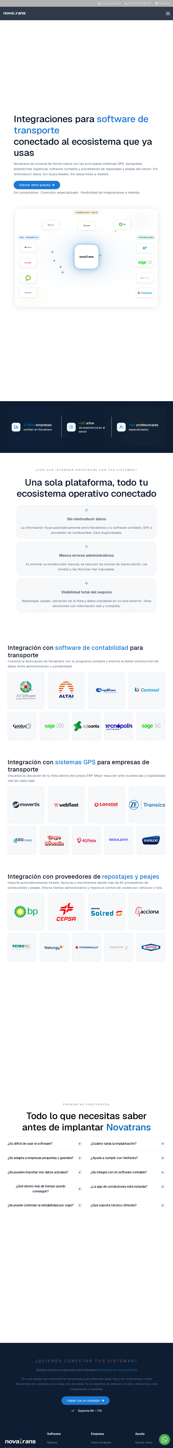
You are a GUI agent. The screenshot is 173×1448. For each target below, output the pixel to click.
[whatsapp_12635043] (164, 1439)
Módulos (52, 1442)
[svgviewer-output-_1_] (14, 12)
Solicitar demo (143, 1442)
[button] (168, 13)
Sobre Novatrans (101, 1442)
